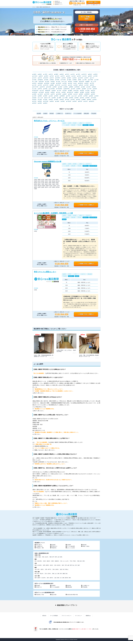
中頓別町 (42, 92)
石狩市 (87, 77)
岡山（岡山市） (40, 573)
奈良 (64, 569)
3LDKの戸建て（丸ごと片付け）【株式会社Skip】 (66, 351)
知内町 (57, 79)
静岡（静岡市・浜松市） (48, 565)
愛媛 (64, 573)
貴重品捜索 (86, 113)
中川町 (42, 90)
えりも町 (41, 97)
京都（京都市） (56, 569)
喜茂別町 (47, 83)
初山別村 (76, 90)
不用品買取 (93, 113)
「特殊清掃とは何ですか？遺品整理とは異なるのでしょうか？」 (50, 464)
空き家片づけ (39, 587)
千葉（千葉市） (73, 561)
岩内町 (70, 83)
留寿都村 (41, 83)
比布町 (88, 86)
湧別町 (70, 94)
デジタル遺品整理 (77, 113)
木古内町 (64, 79)
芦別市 (52, 76)
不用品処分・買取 (40, 547)
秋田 (56, 556)
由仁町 (70, 85)
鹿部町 (75, 79)
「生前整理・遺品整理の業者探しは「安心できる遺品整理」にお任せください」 (54, 391)
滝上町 (76, 94)
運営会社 (44, 615)
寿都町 (76, 81)
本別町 (67, 99)
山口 (56, 573)
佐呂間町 (59, 94)
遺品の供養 (53, 594)
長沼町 (76, 85)
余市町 (40, 85)
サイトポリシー (78, 615)
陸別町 (78, 99)
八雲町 (85, 79)
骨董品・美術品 (86, 546)
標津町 (75, 101)
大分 (61, 577)
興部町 (81, 94)
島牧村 (70, 81)
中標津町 (69, 101)
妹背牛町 (43, 86)
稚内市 (41, 76)
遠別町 (82, 90)
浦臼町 (92, 85)
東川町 (40, 88)
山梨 (68, 565)
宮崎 (63, 577)
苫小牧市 (35, 76)
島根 (53, 573)
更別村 (34, 99)
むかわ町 (75, 95)
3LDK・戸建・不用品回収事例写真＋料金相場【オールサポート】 (43, 356)
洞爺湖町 (63, 95)
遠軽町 (65, 94)
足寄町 (73, 99)
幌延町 (77, 92)
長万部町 (91, 79)
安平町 (68, 95)
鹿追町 (71, 97)
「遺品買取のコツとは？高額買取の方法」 (44, 408)
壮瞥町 (45, 95)
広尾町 (45, 99)
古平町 (92, 83)
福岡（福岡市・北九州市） (40, 577)
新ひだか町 (47, 97)
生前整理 (45, 113)
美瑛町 (45, 88)
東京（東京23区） (39, 561)
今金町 (58, 81)
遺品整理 (39, 113)
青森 (51, 556)
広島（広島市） (48, 573)
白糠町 (57, 101)
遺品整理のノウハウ (58, 4)
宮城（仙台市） (45, 556)
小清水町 (41, 94)
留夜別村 (92, 101)
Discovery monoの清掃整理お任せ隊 (66, 184)
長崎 (58, 577)
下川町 (89, 88)
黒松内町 (82, 81)
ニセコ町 (94, 81)
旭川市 (51, 74)
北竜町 (60, 86)
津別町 (87, 92)
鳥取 (36, 573)
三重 (65, 565)
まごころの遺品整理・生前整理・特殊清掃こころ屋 (66, 239)
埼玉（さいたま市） (64, 561)
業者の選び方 (39, 544)
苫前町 (65, 90)
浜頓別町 (35, 92)
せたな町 (65, 81)
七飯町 (69, 79)
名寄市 (79, 76)
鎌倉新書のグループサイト (67, 605)
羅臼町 (80, 101)
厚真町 (56, 95)
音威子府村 (35, 90)
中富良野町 (59, 88)
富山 (73, 565)
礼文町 (58, 92)
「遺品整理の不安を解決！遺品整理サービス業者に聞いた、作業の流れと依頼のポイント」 (56, 432)
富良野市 (58, 77)
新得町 (77, 97)
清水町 (82, 97)
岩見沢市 (85, 74)
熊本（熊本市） (50, 577)
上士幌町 (66, 97)
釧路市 (62, 74)
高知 (66, 573)
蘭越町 (87, 81)
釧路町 (89, 99)
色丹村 (86, 101)
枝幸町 (47, 92)
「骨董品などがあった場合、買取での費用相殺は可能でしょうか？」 (51, 503)
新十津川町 (35, 86)
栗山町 (81, 85)
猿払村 (93, 90)
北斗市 (92, 77)
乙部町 (47, 81)
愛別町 (94, 86)
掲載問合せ (88, 615)
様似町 (34, 97)
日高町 (80, 95)
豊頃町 (62, 99)
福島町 (52, 79)
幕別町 (51, 99)
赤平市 (63, 76)
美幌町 (82, 92)
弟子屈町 (46, 101)
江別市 (57, 76)
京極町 (53, 83)
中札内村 (94, 97)
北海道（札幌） (38, 556)
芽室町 (87, 97)
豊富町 (53, 92)
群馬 (84, 561)
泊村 (75, 83)
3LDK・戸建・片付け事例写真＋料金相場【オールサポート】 (89, 356)
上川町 (34, 88)
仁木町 (34, 85)
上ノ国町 (35, 81)
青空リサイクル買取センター (66, 294)
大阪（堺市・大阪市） (39, 569)
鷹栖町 (71, 86)
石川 (76, 565)
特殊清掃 (52, 113)
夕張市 (78, 74)
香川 (61, 573)
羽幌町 (70, 90)
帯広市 (67, 74)
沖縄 (70, 577)
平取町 (86, 95)
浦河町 (97, 95)
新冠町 (91, 95)
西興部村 (87, 94)
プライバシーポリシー (66, 615)
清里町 (34, 94)
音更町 (54, 97)
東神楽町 (77, 86)
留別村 (34, 103)
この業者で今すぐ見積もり (86, 153)
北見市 (73, 74)
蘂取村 (45, 103)
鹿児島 (66, 577)
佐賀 (55, 577)
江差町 (97, 79)
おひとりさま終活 (71, 547)
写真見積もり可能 (40, 594)
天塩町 (87, 90)
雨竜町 (55, 86)
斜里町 (93, 92)
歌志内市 (46, 77)
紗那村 (40, 103)
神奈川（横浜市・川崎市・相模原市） (51, 561)
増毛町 (54, 90)
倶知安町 (59, 83)
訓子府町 (47, 94)
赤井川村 (46, 85)
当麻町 (83, 86)
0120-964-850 (61, 153)
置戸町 (53, 94)
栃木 (81, 561)
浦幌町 (84, 99)
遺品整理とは (57, 1)
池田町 (56, 99)
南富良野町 (67, 88)
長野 (71, 565)
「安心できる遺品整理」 (39, 373)
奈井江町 (58, 85)
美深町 (95, 88)
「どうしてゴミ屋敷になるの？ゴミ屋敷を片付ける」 (47, 448)
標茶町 (40, 101)
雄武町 (93, 94)
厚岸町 (95, 99)
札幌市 (34, 74)
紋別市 (68, 76)
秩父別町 (49, 86)
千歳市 (96, 76)
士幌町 (59, 97)
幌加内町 (48, 90)
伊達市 (75, 77)
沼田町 (66, 86)
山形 (58, 556)
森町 (80, 79)
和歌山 (66, 569)
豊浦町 (40, 95)
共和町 (65, 83)
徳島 (58, 573)
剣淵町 (84, 88)
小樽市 (45, 74)
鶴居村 (52, 101)
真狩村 (34, 83)
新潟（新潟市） (57, 565)
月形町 (87, 85)
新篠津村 (41, 79)
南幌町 (52, 85)
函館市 (40, 74)
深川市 (52, 77)
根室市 (90, 76)
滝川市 (34, 77)
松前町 (46, 79)
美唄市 (46, 76)
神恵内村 (81, 83)
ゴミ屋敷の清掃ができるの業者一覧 (42, 444)
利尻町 (64, 92)
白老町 (51, 95)
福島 (61, 556)
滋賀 (61, 569)
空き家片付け (68, 113)
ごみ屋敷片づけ (59, 113)
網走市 (90, 74)
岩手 (53, 556)
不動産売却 (53, 547)
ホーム (34, 7)
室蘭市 (56, 74)
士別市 (74, 76)
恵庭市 (69, 77)
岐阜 (63, 565)
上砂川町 (65, 85)
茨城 (78, 561)
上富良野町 (52, 88)
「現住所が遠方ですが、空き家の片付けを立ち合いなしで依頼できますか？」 (53, 479)
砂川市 (40, 77)
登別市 (64, 77)
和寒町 (78, 88)
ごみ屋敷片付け (39, 546)
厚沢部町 (42, 81)
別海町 (63, 101)
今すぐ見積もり (87, 18)
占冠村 (73, 88)
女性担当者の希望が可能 (72, 594)
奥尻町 (53, 81)
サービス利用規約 (54, 615)
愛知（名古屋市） (38, 565)
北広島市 (81, 77)
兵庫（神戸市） (48, 569)
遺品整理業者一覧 (58, 2)
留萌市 (96, 74)
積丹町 (87, 83)
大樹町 (40, 99)
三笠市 (85, 76)
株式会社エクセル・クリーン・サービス (66, 137)
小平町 (59, 90)
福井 (79, 565)
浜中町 (34, 101)
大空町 (34, 95)
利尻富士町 (70, 92)
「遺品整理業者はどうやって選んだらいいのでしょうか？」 (49, 389)
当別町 (34, 79)
